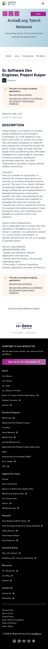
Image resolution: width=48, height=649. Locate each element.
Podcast (5, 580)
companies (27, 56)
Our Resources (8, 570)
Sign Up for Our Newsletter (22, 361)
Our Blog (6, 575)
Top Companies (8, 540)
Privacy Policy (8, 610)
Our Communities (9, 498)
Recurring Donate (9, 484)
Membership (7, 437)
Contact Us (6, 593)
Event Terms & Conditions (13, 619)
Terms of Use (7, 613)
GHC (4, 466)
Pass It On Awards (10, 553)
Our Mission (7, 376)
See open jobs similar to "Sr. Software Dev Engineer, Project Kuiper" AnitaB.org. (25, 101)
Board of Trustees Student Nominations (18, 395)
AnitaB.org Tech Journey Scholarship (17, 558)
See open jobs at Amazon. (20, 95)
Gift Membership (9, 508)
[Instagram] (5, 13)
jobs (16, 56)
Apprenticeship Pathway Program (16, 422)
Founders (6, 427)
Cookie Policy (7, 616)
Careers (5, 405)
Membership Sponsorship (13, 493)
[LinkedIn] (17, 13)
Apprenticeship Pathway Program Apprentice (21, 447)
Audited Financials (10, 400)
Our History (7, 381)
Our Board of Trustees (11, 390)
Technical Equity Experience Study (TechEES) (21, 525)
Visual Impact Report (10, 535)
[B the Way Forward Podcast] (33, 641)
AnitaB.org (36, 633)
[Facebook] (11, 13)
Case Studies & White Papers (14, 521)
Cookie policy (30, 333)
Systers (5, 503)
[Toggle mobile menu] (42, 3)
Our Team (6, 385)
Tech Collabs (7, 461)
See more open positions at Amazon (24, 308)
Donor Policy (7, 626)
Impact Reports (8, 530)
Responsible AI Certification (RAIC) (16, 456)
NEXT (4, 451)
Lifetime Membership (11, 442)
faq (38, 13)
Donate (5, 479)
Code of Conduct (9, 623)
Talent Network (8, 432)
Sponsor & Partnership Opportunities (17, 488)
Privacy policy (18, 333)
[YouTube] (24, 641)
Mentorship (7, 418)
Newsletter (6, 598)
